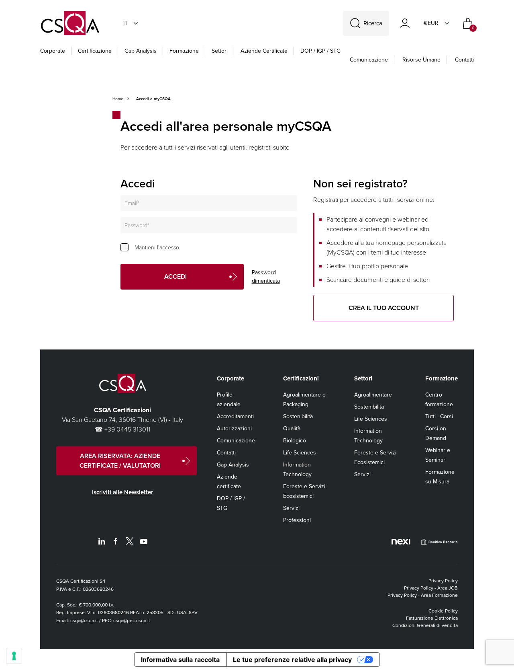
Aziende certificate (264, 51)
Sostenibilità (298, 416)
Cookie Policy (443, 611)
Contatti (464, 59)
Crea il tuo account (384, 307)
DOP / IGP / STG (320, 51)
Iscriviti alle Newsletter (122, 492)
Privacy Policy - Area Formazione (423, 595)
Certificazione (95, 51)
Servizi (291, 508)
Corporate (52, 51)
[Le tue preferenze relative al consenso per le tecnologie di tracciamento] (14, 656)
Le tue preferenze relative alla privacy (292, 660)
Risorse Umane (421, 59)
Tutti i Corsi (439, 416)
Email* (131, 203)
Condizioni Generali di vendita (425, 625)
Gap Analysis (140, 51)
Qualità (291, 428)
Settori (220, 51)
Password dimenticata (266, 276)
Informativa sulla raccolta (180, 660)
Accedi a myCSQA (153, 99)
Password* (136, 225)
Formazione (184, 51)
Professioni (297, 520)
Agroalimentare (373, 394)
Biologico (294, 440)
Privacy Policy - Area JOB (431, 588)
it (125, 23)
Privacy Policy (443, 580)
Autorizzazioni (234, 428)
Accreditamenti (235, 416)
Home (117, 99)
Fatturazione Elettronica (432, 618)
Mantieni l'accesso (157, 247)
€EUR (431, 23)
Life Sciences (299, 452)
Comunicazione (369, 59)
